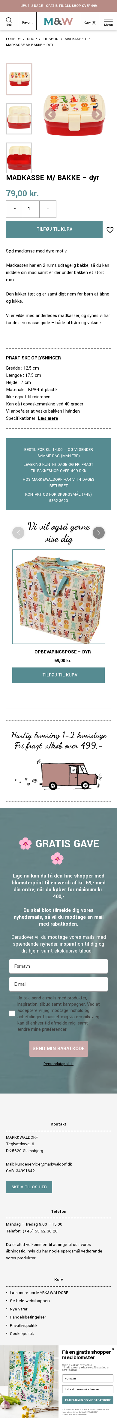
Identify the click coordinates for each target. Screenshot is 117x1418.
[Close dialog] (113, 1349)
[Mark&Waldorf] (58, 21)
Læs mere (48, 418)
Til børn (50, 39)
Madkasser (75, 39)
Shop (32, 39)
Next (97, 115)
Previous (50, 115)
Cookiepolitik (22, 1333)
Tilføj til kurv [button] (59, 675)
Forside (13, 39)
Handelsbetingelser (28, 1317)
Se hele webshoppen (30, 1301)
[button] (108, 228)
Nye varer (18, 1309)
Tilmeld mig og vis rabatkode (87, 1400)
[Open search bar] (9, 19)
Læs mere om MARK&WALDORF (39, 1293)
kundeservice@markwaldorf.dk (43, 1164)
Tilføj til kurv (54, 229)
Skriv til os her (29, 1187)
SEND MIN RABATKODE (58, 1048)
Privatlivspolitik (24, 1325)
